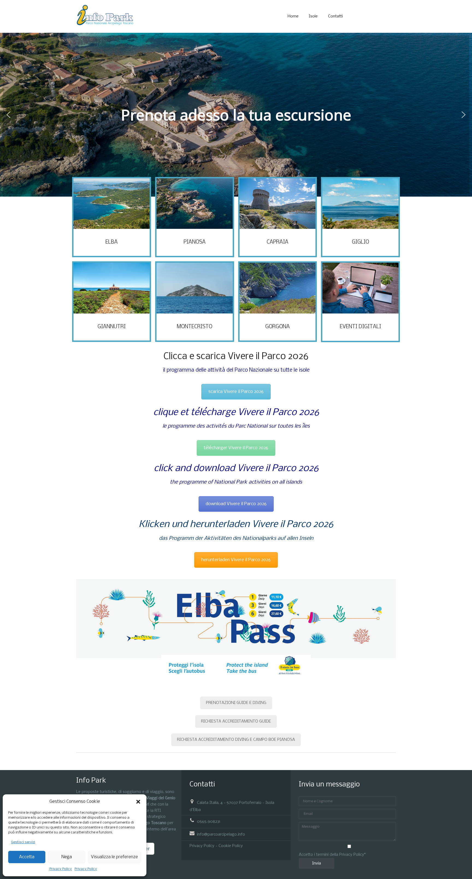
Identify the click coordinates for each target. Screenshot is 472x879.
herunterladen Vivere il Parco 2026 (236, 560)
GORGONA (277, 327)
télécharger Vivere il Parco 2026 (236, 448)
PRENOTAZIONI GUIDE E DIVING (236, 703)
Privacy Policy (60, 869)
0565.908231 (208, 821)
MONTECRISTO (194, 327)
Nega (66, 857)
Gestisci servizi (23, 842)
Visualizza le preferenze (114, 857)
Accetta (26, 857)
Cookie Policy (231, 846)
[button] (138, 801)
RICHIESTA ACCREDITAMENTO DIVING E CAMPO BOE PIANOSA (236, 740)
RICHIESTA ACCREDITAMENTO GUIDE (236, 721)
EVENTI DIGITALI (360, 327)
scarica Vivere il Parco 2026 (236, 391)
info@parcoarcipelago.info (221, 834)
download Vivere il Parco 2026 (236, 504)
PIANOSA (195, 242)
